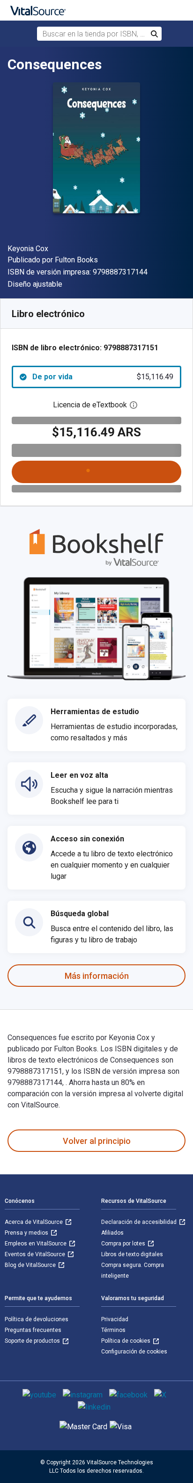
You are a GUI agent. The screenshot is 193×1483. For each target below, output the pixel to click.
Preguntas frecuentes (33, 1330)
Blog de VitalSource (31, 1265)
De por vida (102, 376)
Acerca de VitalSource (34, 1222)
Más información (97, 976)
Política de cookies (126, 1341)
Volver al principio (97, 1141)
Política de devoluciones (36, 1319)
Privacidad (114, 1319)
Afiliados (112, 1233)
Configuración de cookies (134, 1351)
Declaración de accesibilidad (139, 1222)
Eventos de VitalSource (36, 1254)
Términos (113, 1330)
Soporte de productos (33, 1341)
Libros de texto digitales (132, 1254)
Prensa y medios (27, 1233)
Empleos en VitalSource (36, 1243)
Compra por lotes (124, 1243)
